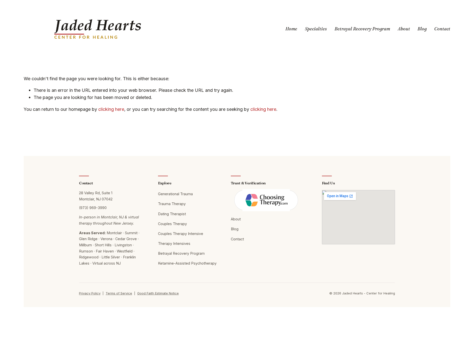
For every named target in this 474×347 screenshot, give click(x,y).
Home (291, 29)
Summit (131, 233)
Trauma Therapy (172, 204)
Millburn (85, 245)
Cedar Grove (126, 239)
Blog (422, 29)
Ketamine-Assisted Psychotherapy (187, 263)
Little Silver (110, 257)
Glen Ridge (88, 239)
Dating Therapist (172, 214)
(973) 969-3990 (93, 208)
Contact (442, 29)
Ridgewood (89, 257)
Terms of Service (119, 293)
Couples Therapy (172, 224)
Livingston (123, 245)
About (404, 29)
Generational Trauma (175, 194)
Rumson (86, 251)
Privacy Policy (89, 293)
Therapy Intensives (174, 243)
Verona (106, 239)
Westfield (125, 251)
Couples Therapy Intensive (180, 233)
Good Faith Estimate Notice (158, 293)
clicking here (111, 109)
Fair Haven (105, 251)
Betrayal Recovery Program (362, 29)
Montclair (114, 233)
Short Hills (103, 245)
